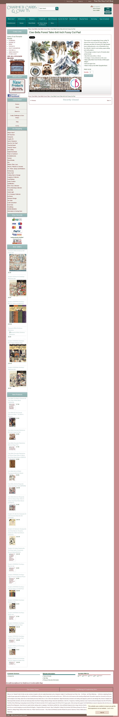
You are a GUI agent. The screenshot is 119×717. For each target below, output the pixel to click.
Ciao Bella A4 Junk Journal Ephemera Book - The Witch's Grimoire (15, 414)
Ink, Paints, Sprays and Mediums (42, 23)
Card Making (11, 179)
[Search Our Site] (20, 683)
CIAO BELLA (12, 50)
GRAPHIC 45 (12, 42)
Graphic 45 (42, 19)
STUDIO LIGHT (13, 54)
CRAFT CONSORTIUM (14, 48)
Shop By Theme (84, 19)
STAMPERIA (12, 40)
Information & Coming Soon (15, 211)
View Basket (108, 9)
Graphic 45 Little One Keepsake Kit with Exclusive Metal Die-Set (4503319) (17, 515)
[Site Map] (40, 683)
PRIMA (10, 44)
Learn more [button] (110, 708)
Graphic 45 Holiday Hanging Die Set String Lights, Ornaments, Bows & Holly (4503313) (16, 550)
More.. (52, 23)
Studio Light (11, 192)
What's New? (11, 19)
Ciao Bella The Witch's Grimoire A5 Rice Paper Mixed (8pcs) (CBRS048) (17, 400)
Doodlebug (10, 207)
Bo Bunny (10, 196)
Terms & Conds (70, 1)
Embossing (11, 171)
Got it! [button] (102, 712)
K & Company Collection (14, 194)
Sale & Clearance (52, 19)
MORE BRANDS (12, 209)
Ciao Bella (34, 29)
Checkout (108, 13)
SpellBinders (11, 183)
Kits (9, 162)
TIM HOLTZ (12, 46)
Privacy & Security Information (51, 680)
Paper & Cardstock (104, 19)
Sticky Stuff (11, 173)
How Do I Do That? (63, 19)
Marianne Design (12, 198)
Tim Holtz (10, 200)
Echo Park (10, 204)
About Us (17, 111)
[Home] (8, 683)
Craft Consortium (12, 202)
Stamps (21, 23)
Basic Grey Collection (13, 185)
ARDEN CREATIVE (13, 52)
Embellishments (11, 23)
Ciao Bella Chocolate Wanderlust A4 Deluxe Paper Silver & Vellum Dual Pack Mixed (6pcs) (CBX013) (17, 455)
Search (89, 1)
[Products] (13, 683)
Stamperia (31, 19)
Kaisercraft (70, 694)
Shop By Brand (73, 19)
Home (17, 107)
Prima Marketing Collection (15, 187)
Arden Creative (11, 181)
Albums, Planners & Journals (15, 166)
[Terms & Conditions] (31, 683)
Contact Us (80, 1)
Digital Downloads (12, 151)
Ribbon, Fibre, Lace (13, 164)
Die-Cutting (94, 19)
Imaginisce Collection (13, 177)
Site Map (17, 125)
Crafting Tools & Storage (14, 175)
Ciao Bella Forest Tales (44, 29)
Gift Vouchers (21, 19)
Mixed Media (32, 23)
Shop (29, 29)
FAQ (17, 122)
